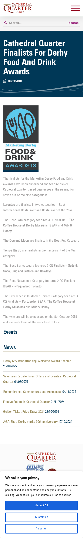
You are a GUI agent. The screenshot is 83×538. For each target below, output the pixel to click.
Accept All (41, 505)
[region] (41, 504)
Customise (41, 517)
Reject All (41, 528)
